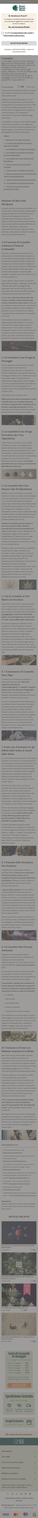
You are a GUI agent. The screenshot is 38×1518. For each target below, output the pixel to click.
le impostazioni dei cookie (22, 33)
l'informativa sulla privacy (14, 35)
